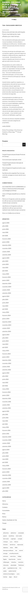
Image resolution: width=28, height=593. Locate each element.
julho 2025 (5, 261)
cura (11, 541)
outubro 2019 (6, 481)
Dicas (3, 513)
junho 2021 (5, 417)
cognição (13, 538)
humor (19, 559)
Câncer (16, 541)
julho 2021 (5, 414)
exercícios (13, 556)
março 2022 (5, 389)
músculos (6, 565)
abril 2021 (5, 424)
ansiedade (21, 533)
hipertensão (12, 559)
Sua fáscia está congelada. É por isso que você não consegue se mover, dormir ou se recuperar (14, 175)
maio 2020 (5, 459)
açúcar (5, 536)
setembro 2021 (6, 408)
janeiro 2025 (5, 280)
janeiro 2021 (5, 433)
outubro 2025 (6, 251)
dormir (21, 550)
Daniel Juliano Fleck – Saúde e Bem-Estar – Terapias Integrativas (11, 7)
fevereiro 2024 (6, 315)
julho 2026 (5, 226)
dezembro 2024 (6, 283)
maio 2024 (5, 306)
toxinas (5, 577)
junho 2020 (5, 456)
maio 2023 (5, 344)
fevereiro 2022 (6, 392)
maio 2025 (5, 267)
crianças (5, 541)
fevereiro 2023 (6, 354)
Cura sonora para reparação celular (11, 159)
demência (12, 544)
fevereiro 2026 (6, 239)
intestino (13, 562)
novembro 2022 (6, 363)
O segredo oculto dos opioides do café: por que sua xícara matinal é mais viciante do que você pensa (13, 201)
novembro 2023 (6, 325)
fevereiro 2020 (6, 469)
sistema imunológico (9, 574)
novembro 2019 (6, 478)
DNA (16, 547)
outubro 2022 (6, 366)
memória (20, 562)
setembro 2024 (6, 293)
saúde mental (12, 571)
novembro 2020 (6, 440)
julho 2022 (5, 376)
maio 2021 (5, 421)
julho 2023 (5, 338)
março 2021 (5, 427)
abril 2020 (5, 462)
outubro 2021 (6, 405)
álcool (15, 577)
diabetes (5, 547)
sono (18, 574)
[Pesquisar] (24, 144)
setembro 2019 (6, 485)
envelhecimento (13, 553)
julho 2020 (5, 453)
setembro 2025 (6, 254)
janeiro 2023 (5, 357)
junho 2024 (5, 302)
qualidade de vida (12, 568)
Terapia (4, 523)
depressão (20, 544)
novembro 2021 (6, 401)
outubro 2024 (6, 290)
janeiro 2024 (5, 318)
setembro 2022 (6, 369)
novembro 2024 (6, 286)
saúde (5, 571)
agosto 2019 (5, 488)
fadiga (19, 556)
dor (16, 550)
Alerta (4, 501)
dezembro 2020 (6, 437)
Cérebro (5, 544)
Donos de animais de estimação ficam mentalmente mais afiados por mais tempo (13, 34)
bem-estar (19, 536)
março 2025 (5, 274)
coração (20, 538)
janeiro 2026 (5, 242)
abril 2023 (5, 347)
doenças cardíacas (8, 550)
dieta (11, 547)
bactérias (11, 536)
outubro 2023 (6, 328)
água (10, 577)
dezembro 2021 (6, 398)
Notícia (4, 517)
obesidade (13, 565)
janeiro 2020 (5, 472)
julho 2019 (5, 491)
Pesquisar (5, 141)
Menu (14, 19)
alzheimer (13, 533)
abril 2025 (5, 271)
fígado (5, 559)
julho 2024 (5, 299)
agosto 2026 (5, 223)
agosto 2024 (5, 296)
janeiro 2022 (5, 395)
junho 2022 (5, 379)
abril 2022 (5, 385)
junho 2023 (5, 341)
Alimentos (5, 504)
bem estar (6, 538)
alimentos (6, 533)
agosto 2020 (5, 449)
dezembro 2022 (6, 360)
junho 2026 (5, 229)
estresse (5, 556)
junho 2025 (5, 264)
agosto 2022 (5, 373)
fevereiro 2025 (6, 277)
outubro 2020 (6, 443)
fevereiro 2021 (6, 430)
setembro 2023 (6, 331)
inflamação (6, 562)
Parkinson (21, 565)
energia (5, 553)
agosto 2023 (5, 334)
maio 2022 (5, 382)
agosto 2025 (5, 258)
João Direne (5, 206)
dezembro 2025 (6, 245)
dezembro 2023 (6, 322)
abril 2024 (5, 309)
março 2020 (5, 465)
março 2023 (5, 350)
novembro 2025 (6, 248)
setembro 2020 (6, 446)
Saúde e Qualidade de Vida (9, 520)
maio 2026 (5, 232)
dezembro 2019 (6, 475)
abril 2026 (5, 235)
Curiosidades (6, 510)
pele (4, 568)
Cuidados (5, 507)
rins (20, 568)
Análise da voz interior (14, 213)
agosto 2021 (5, 411)
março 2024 (5, 312)
